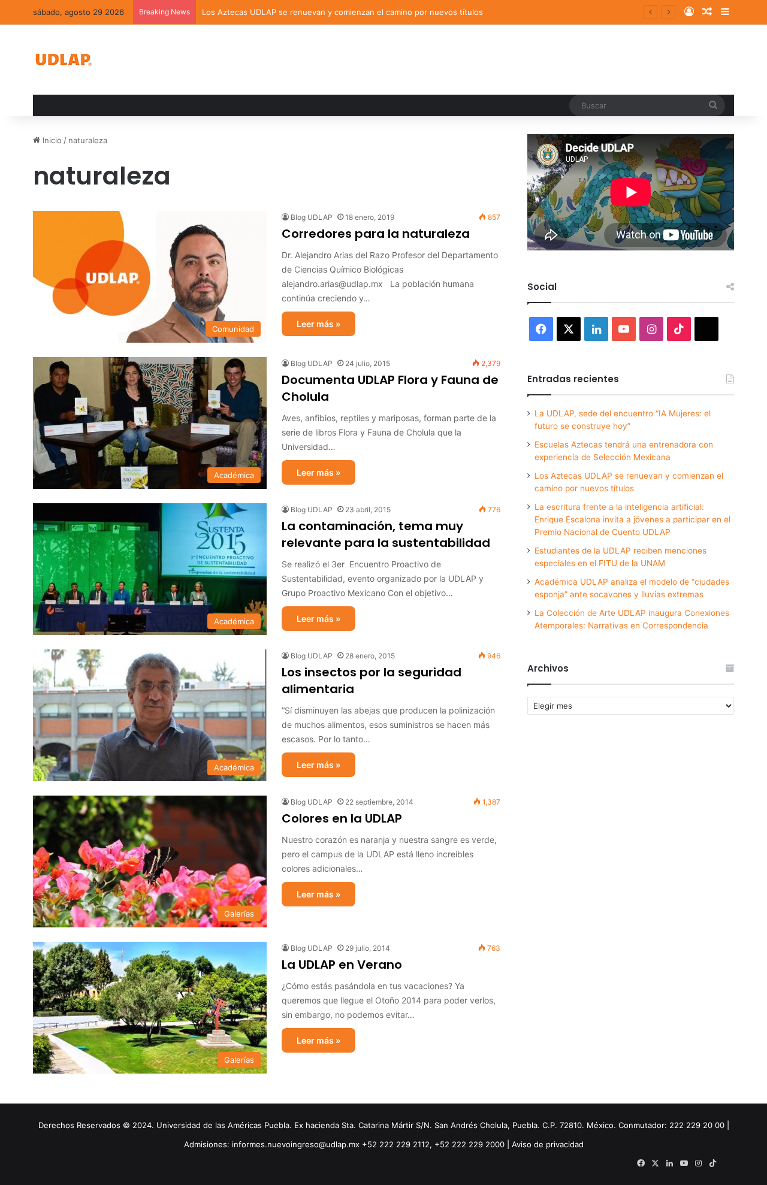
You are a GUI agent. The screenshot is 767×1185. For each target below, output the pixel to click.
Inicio (51, 140)
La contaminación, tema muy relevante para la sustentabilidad (386, 534)
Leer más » (318, 324)
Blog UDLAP (312, 217)
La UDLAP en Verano (342, 964)
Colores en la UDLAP (342, 818)
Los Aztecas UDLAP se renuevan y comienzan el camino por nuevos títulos (342, 12)
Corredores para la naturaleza (376, 233)
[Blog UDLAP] (63, 60)
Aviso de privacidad (548, 1144)
